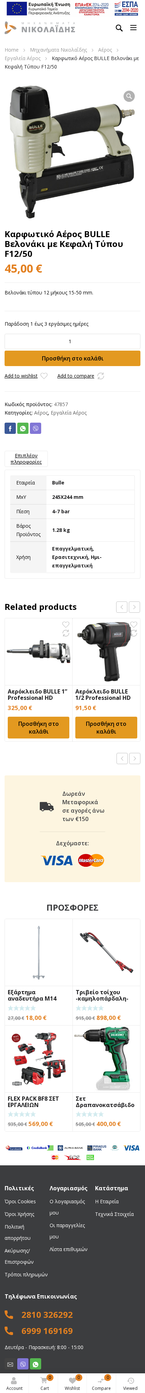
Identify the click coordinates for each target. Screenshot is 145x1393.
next (134, 607)
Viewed (130, 1388)
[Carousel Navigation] (128, 607)
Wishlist (72, 1382)
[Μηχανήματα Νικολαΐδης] (40, 27)
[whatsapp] (35, 1363)
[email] (10, 1363)
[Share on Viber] (35, 428)
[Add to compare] (100, 375)
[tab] (26, 459)
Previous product (122, 758)
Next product (134, 758)
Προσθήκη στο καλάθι (72, 358)
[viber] (23, 1363)
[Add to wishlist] (44, 375)
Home (12, 49)
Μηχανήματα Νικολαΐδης (58, 49)
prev (121, 607)
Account (14, 1388)
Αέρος (105, 49)
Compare (101, 1382)
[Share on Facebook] (10, 428)
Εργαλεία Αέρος (22, 58)
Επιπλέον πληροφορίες (26, 458)
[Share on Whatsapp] (23, 428)
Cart (45, 1382)
